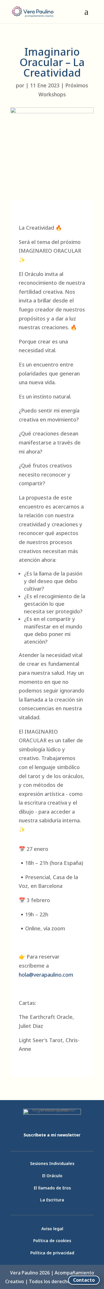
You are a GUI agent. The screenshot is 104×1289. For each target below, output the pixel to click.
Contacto (84, 1280)
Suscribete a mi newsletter (52, 1135)
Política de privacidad (52, 1253)
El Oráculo (52, 1175)
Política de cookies (52, 1240)
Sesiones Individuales (52, 1163)
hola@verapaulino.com (46, 974)
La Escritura (52, 1200)
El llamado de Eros (52, 1188)
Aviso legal (52, 1228)
